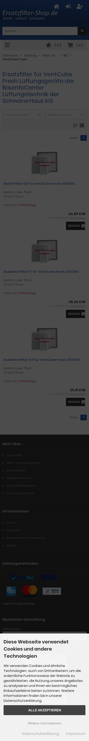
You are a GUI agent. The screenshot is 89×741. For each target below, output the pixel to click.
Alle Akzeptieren (44, 710)
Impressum (75, 733)
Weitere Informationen (44, 723)
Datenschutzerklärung (40, 733)
